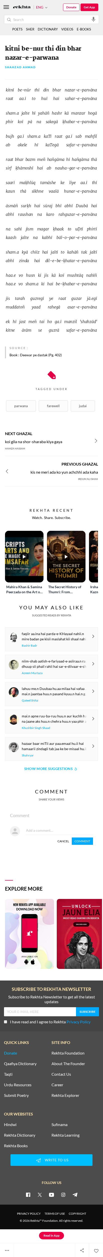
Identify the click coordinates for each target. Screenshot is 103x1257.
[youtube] (52, 1195)
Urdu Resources (18, 1085)
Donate (71, 7)
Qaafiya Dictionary (20, 1064)
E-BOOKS (84, 29)
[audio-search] (94, 19)
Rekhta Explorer (65, 1095)
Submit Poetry (16, 1095)
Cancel (63, 841)
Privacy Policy (78, 1021)
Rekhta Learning (66, 1135)
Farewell (53, 406)
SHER (30, 29)
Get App (89, 7)
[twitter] (40, 1195)
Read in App (52, 1235)
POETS (17, 29)
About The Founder (68, 1064)
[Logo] (22, 7)
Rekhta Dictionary (19, 1135)
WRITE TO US (56, 1160)
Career (57, 1085)
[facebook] (28, 1195)
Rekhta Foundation (68, 1053)
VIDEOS (67, 29)
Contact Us (61, 1074)
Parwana (21, 406)
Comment (82, 841)
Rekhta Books (16, 1146)
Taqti (8, 1074)
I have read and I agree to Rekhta (50, 1021)
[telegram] (75, 1195)
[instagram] (63, 1195)
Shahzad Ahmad (20, 67)
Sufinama (60, 1125)
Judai (83, 406)
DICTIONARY (48, 29)
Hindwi (10, 1125)
